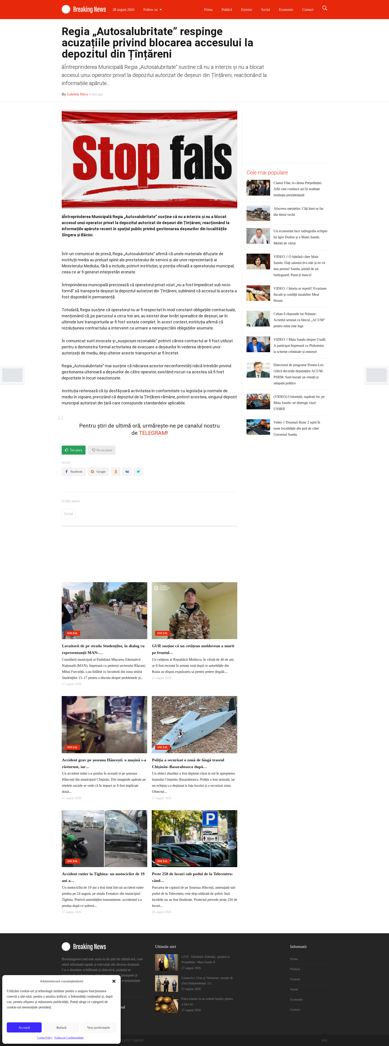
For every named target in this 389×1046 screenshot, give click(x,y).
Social (265, 9)
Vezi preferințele (98, 1027)
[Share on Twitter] (138, 471)
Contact (307, 9)
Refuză (61, 1027)
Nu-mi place (103, 450)
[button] (114, 981)
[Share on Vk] (127, 471)
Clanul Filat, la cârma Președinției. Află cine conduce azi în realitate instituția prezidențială (298, 189)
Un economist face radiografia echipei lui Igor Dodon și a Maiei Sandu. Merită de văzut (300, 237)
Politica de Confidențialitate (69, 1037)
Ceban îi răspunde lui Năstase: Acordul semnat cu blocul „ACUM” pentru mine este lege (299, 320)
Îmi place (75, 450)
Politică (227, 9)
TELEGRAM (152, 433)
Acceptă (24, 1027)
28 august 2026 (123, 9)
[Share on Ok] (115, 471)
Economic (286, 9)
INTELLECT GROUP (129, 1040)
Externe (246, 9)
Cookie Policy (44, 1037)
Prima (208, 9)
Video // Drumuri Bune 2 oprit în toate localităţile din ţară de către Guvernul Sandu (297, 428)
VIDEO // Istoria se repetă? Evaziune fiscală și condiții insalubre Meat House (300, 294)
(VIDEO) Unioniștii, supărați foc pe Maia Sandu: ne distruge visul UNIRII (299, 403)
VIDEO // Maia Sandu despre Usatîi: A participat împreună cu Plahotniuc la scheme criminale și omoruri (300, 346)
